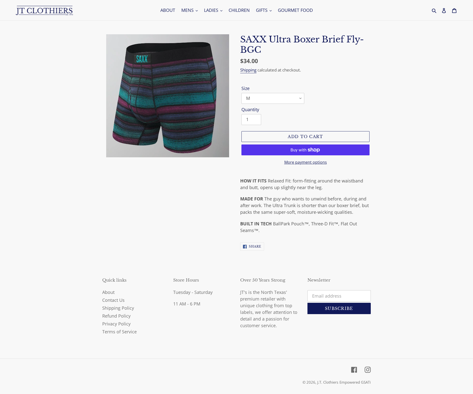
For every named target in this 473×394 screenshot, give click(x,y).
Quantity (250, 109)
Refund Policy (116, 316)
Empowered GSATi (355, 382)
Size (245, 88)
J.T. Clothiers (327, 382)
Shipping (248, 70)
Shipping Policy (118, 308)
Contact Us (113, 300)
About (108, 292)
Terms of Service (119, 332)
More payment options (305, 162)
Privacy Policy (116, 324)
